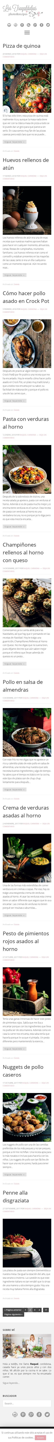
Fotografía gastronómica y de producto (27, 12)
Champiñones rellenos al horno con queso (23, 552)
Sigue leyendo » (15, 142)
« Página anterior (12, 1309)
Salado (16, 151)
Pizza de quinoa (21, 45)
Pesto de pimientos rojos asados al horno (26, 941)
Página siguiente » (13, 1314)
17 (46, 1309)
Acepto (40, 1437)
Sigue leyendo (10, 1383)
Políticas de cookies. (23, 1437)
